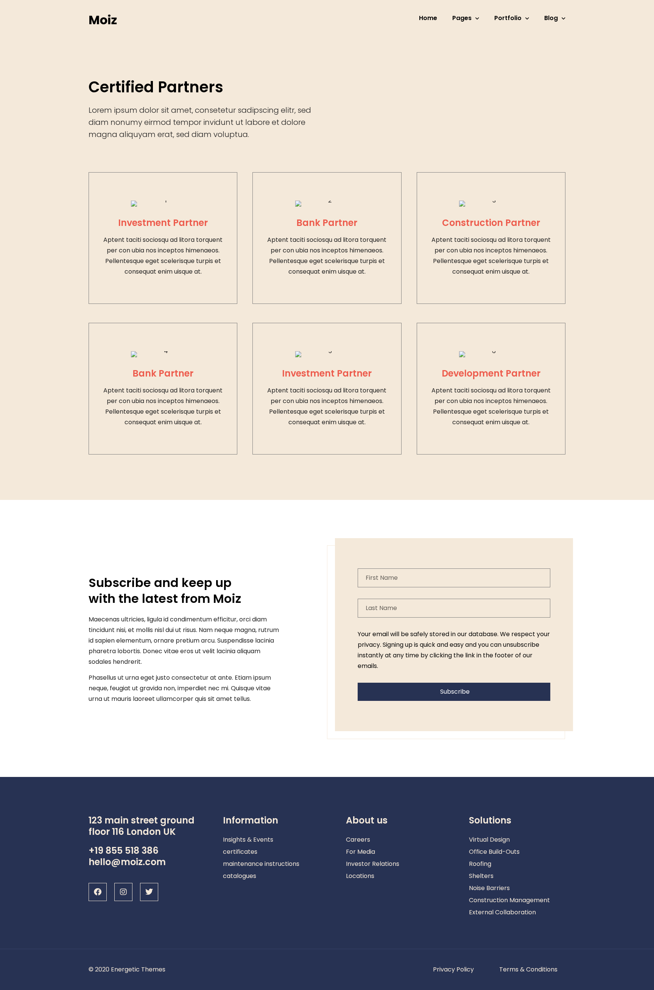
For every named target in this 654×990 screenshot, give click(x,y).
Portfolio (508, 18)
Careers (358, 839)
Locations (360, 876)
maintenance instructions (261, 863)
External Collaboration (502, 912)
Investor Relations (372, 863)
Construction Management (509, 900)
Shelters (481, 876)
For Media (360, 851)
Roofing (480, 863)
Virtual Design (489, 839)
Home (428, 18)
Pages (462, 18)
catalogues (239, 876)
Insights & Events (248, 839)
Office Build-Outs (494, 851)
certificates (240, 851)
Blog (551, 18)
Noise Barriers (489, 888)
